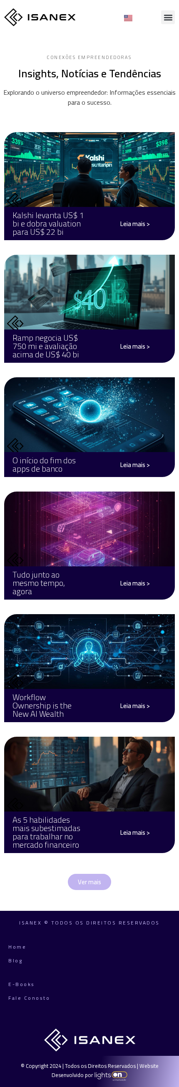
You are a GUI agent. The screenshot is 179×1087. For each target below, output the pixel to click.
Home (17, 947)
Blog (15, 960)
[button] (168, 17)
